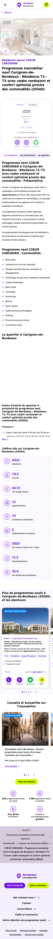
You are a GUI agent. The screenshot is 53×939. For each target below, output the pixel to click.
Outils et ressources (26, 914)
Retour (8, 12)
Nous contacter (38, 885)
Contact (26, 146)
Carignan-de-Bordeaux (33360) (33, 843)
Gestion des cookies (34, 934)
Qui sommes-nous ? (24, 897)
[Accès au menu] (5, 4)
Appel (17, 146)
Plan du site (11, 930)
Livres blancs (24, 908)
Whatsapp (36, 146)
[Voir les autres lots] (45, 672)
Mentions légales (28, 930)
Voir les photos (5, 51)
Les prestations (27, 155)
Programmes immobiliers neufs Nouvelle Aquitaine (25, 837)
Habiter (20, 104)
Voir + (41, 684)
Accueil (25, 830)
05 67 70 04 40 (14, 885)
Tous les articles (26, 781)
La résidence (10, 155)
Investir (33, 104)
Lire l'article (11, 766)
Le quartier (43, 155)
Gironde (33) (9, 843)
